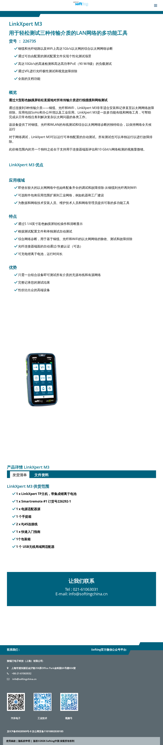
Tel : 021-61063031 (81, 589)
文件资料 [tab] (41, 474)
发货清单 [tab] (20, 474)
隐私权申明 (24, 741)
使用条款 (11, 741)
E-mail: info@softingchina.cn (81, 594)
